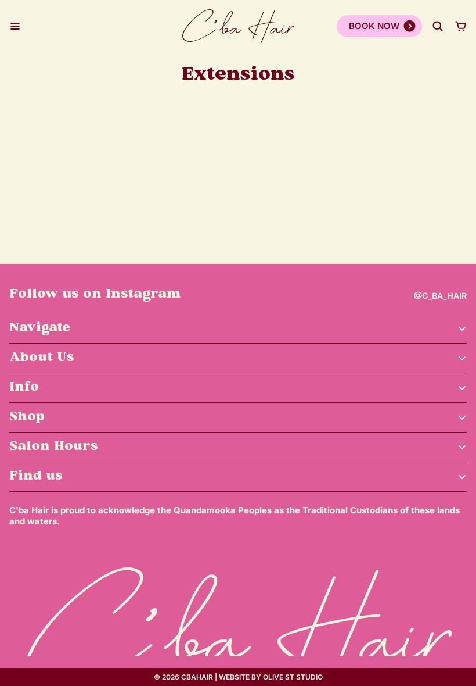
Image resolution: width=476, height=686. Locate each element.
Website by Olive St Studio (271, 677)
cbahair (197, 677)
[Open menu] (15, 26)
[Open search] (437, 26)
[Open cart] (461, 26)
